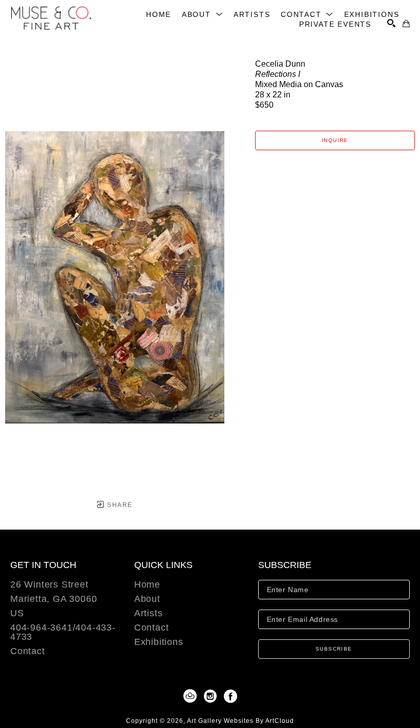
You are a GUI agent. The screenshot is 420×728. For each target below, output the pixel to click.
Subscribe (334, 649)
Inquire (335, 140)
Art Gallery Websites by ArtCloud (240, 720)
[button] (202, 14)
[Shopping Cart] (406, 23)
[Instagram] (212, 696)
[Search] (391, 23)
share (118, 505)
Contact (27, 651)
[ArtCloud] (191, 696)
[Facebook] (230, 696)
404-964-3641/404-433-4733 (63, 632)
